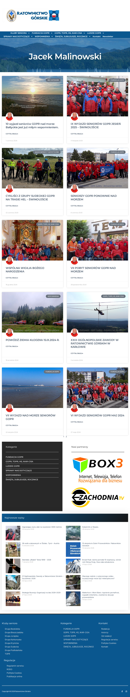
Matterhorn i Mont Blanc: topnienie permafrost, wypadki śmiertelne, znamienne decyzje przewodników (100, 595)
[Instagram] (126, 691)
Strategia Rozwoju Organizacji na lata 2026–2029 (41, 593)
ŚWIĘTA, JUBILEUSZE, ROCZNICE (71, 36)
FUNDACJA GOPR (40, 33)
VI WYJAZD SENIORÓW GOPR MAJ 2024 (97, 415)
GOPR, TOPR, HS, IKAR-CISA (68, 33)
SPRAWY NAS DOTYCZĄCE (17, 36)
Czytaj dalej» (12, 134)
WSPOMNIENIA (42, 36)
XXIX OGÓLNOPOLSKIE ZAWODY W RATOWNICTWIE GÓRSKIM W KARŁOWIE (95, 343)
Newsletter (108, 36)
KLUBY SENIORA (19, 33)
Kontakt (97, 36)
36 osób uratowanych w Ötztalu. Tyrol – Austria (40, 543)
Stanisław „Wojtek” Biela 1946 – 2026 (36, 560)
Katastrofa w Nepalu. (90, 527)
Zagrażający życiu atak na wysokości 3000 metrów (42, 527)
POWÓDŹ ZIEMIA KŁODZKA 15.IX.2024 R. (32, 340)
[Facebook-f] (122, 691)
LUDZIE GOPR (94, 33)
